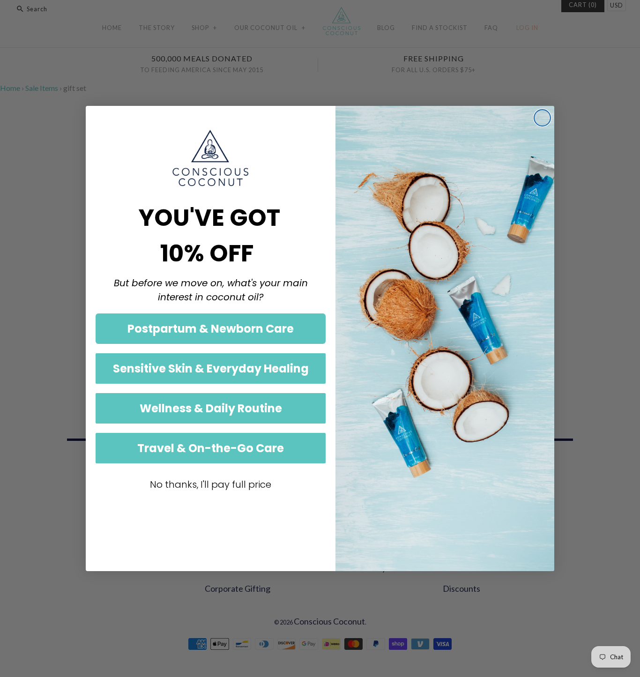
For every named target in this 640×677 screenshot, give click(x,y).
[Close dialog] (542, 118)
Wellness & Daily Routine (211, 408)
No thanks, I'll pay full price (210, 484)
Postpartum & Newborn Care (210, 328)
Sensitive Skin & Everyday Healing (211, 368)
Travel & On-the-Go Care (210, 448)
